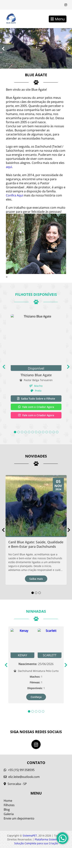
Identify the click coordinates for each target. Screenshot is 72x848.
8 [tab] (39, 432)
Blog (7, 809)
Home (8, 801)
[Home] (9, 19)
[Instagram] (65, 5)
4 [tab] (25, 432)
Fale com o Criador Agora (38, 407)
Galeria (9, 814)
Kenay (22, 655)
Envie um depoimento (19, 818)
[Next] (68, 48)
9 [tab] (43, 432)
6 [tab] (32, 432)
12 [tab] (53, 432)
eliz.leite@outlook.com (24, 777)
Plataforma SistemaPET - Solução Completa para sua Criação (39, 841)
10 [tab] (46, 432)
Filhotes (9, 805)
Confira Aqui (14, 195)
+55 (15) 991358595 (21, 770)
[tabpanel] (36, 367)
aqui (9, 167)
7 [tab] (36, 432)
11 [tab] (50, 432)
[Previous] (3, 48)
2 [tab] (18, 432)
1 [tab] (15, 432)
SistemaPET (30, 835)
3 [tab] (22, 432)
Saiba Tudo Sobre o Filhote (37, 398)
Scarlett (49, 655)
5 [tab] (29, 432)
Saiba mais (36, 579)
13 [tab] (57, 432)
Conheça (36, 697)
